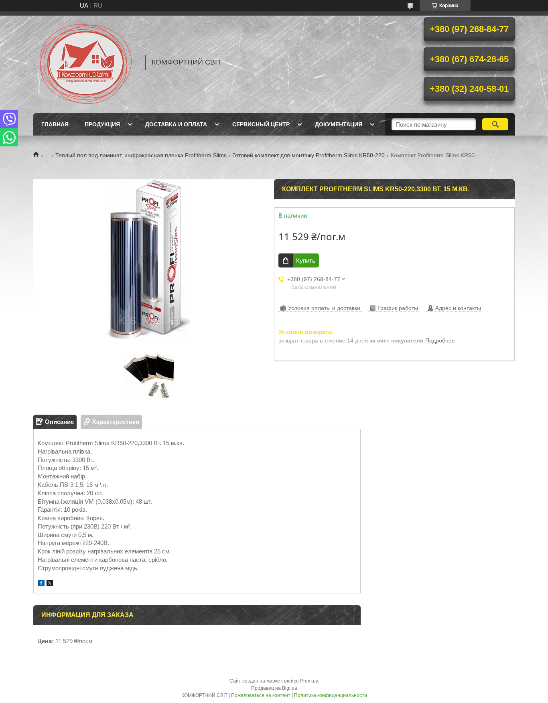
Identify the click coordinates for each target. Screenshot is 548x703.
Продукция (102, 124)
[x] (50, 584)
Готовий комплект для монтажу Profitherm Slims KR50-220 (308, 155)
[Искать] (495, 124)
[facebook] (41, 584)
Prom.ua (309, 681)
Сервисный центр (261, 124)
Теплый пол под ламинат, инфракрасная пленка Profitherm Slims (141, 155)
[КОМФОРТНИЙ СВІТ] (85, 62)
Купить (305, 260)
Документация (338, 124)
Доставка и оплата (176, 124)
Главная (55, 124)
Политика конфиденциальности (330, 695)
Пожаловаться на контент (260, 695)
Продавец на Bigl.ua (274, 688)
